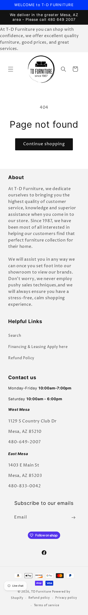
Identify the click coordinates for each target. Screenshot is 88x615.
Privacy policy (66, 598)
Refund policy (39, 598)
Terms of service (47, 605)
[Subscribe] (73, 518)
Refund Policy (21, 358)
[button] (10, 69)
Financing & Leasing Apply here (38, 346)
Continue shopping (44, 144)
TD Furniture (41, 592)
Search (14, 335)
